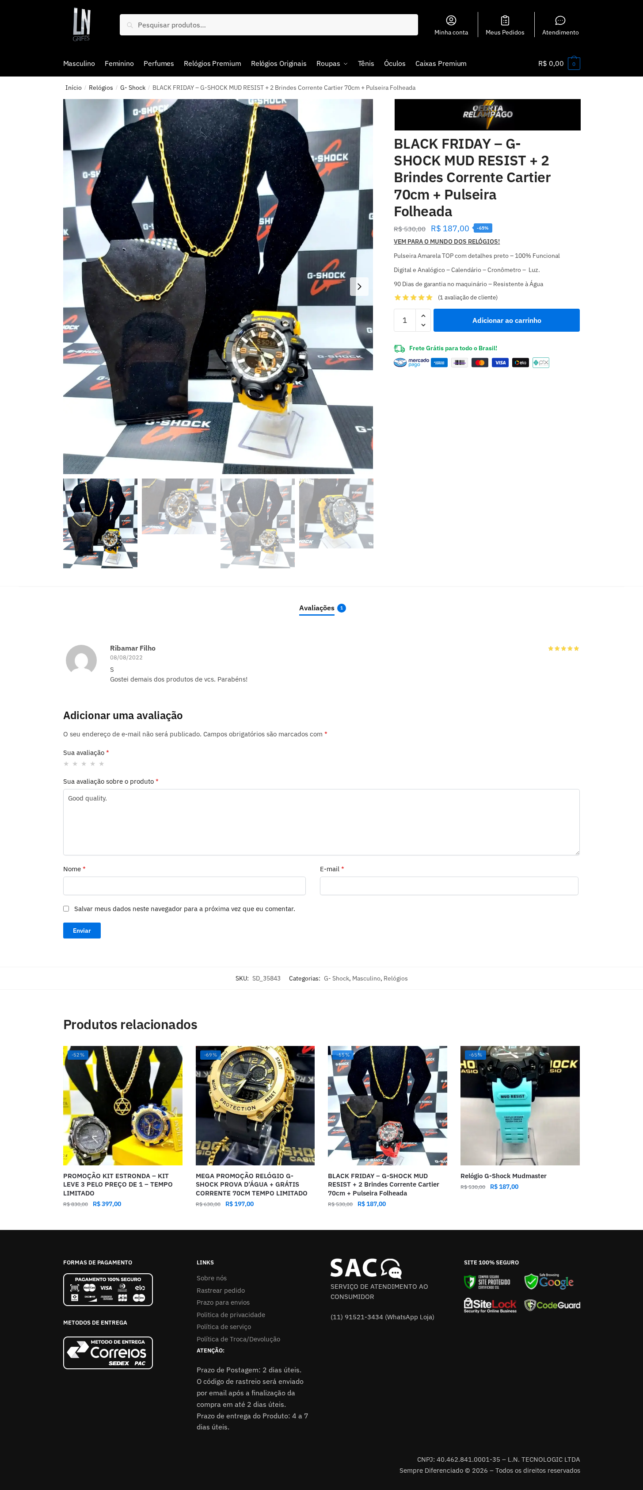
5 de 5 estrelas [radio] (102, 763)
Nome (74, 869)
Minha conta (451, 32)
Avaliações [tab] (317, 607)
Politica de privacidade (231, 1314)
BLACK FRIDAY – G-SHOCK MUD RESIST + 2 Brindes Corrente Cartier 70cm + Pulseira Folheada (383, 1184)
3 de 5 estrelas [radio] (84, 763)
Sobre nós (212, 1278)
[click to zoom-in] (218, 286)
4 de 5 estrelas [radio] (93, 763)
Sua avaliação (86, 752)
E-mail (332, 869)
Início (73, 88)
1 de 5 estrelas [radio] (66, 763)
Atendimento (560, 32)
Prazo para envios (223, 1302)
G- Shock (132, 88)
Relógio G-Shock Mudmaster (503, 1176)
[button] (359, 286)
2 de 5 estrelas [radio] (75, 763)
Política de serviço (224, 1326)
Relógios (101, 88)
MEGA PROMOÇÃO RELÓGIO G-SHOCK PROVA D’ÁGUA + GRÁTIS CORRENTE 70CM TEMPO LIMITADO (252, 1184)
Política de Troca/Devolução (238, 1339)
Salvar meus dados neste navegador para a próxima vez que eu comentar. (184, 908)
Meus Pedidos (505, 32)
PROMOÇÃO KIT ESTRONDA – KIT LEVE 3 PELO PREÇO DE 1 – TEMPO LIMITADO (118, 1184)
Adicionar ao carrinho (506, 320)
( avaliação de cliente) (468, 297)
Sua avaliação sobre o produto (111, 781)
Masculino (366, 978)
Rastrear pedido (221, 1290)
